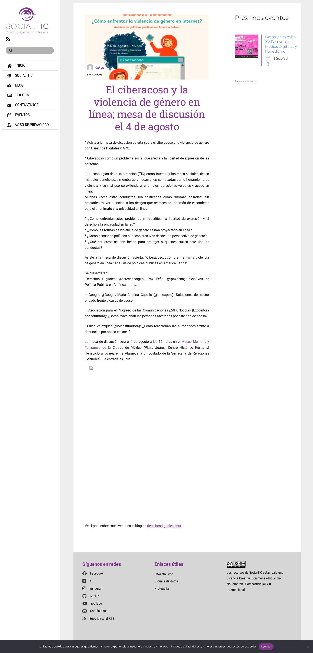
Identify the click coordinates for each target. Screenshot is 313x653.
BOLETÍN (22, 95)
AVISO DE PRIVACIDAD (31, 124)
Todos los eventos (246, 81)
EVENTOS (22, 115)
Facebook (96, 573)
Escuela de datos (166, 581)
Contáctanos (98, 611)
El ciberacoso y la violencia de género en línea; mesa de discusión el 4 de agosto (147, 108)
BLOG (19, 85)
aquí (177, 526)
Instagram (96, 588)
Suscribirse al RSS (101, 619)
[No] (308, 646)
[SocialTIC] (27, 31)
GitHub (94, 596)
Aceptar (266, 646)
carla (99, 67)
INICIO (20, 65)
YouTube (96, 603)
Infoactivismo (164, 574)
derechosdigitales (160, 526)
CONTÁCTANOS (26, 105)
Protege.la (162, 588)
